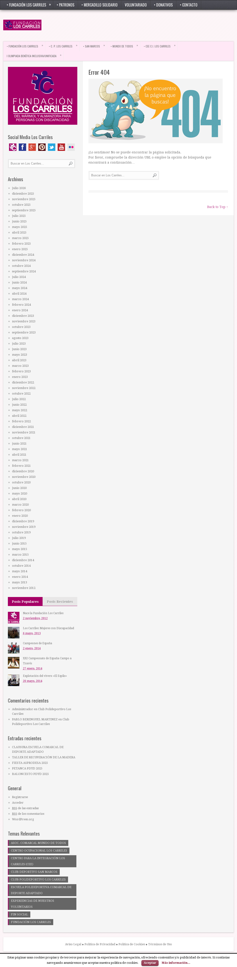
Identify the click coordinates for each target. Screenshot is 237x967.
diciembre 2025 (23, 193)
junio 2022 (19, 404)
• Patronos (65, 5)
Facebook (22, 147)
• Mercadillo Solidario (99, 5)
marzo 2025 (20, 238)
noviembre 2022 (23, 388)
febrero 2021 (21, 465)
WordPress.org (23, 819)
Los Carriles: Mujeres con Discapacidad (48, 628)
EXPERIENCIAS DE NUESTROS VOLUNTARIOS (32, 903)
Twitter (51, 147)
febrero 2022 (21, 421)
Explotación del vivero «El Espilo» (45, 676)
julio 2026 (19, 188)
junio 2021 (19, 443)
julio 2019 (19, 538)
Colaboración (12, 147)
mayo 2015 (19, 549)
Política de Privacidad (99, 944)
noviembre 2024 (23, 260)
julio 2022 (19, 399)
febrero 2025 (21, 243)
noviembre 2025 (23, 199)
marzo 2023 (20, 365)
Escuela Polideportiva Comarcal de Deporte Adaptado (41, 890)
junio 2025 (19, 221)
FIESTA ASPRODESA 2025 (30, 763)
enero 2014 (20, 576)
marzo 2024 (20, 299)
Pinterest (42, 147)
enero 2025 (20, 249)
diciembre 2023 (23, 315)
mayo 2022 (19, 410)
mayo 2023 (19, 354)
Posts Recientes (60, 601)
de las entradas (25, 808)
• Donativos (163, 5)
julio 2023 (19, 343)
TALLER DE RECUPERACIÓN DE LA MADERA (43, 757)
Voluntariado (136, 5)
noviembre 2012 (23, 588)
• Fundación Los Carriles (29, 4)
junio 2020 (19, 488)
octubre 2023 (21, 327)
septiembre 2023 (24, 332)
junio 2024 (19, 282)
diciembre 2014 (23, 560)
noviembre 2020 (23, 477)
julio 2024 (19, 277)
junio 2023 (19, 349)
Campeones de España (37, 643)
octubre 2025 (21, 204)
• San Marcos (94, 45)
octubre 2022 (21, 393)
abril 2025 (19, 232)
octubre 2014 (21, 565)
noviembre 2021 (23, 432)
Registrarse (20, 797)
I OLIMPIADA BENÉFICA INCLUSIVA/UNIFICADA (34, 55)
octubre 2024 (21, 265)
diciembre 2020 (23, 471)
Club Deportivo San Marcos (34, 872)
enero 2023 (20, 377)
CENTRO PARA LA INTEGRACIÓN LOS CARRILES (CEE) (38, 861)
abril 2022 (19, 415)
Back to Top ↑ (217, 207)
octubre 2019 (21, 532)
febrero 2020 (21, 510)
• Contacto (188, 5)
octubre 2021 (21, 438)
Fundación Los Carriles (31, 922)
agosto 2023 (20, 338)
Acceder (18, 802)
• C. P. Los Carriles (63, 45)
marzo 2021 (20, 460)
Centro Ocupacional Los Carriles (39, 850)
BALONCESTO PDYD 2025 (30, 774)
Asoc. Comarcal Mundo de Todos (38, 843)
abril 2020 (19, 499)
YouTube (61, 147)
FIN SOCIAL (19, 914)
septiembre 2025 (24, 210)
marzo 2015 (20, 554)
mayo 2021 (19, 449)
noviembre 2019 (23, 527)
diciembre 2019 (23, 521)
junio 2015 (19, 543)
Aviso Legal (73, 944)
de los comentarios (28, 813)
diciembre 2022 (23, 382)
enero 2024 (20, 310)
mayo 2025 (19, 227)
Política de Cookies (131, 944)
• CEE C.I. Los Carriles (159, 45)
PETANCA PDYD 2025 (27, 768)
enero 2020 (20, 515)
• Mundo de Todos (124, 45)
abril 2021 (19, 454)
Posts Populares (25, 601)
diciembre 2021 (23, 427)
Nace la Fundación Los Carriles (43, 613)
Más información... (176, 962)
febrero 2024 (21, 304)
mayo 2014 (19, 571)
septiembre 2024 (24, 271)
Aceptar (150, 962)
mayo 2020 (19, 493)
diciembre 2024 (23, 254)
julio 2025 (19, 216)
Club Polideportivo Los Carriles (38, 879)
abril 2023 (19, 360)
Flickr (71, 147)
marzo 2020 (20, 504)
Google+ (32, 147)
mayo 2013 (19, 582)
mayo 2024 (19, 288)
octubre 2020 (21, 482)
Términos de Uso (160, 944)
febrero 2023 (21, 371)
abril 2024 (19, 293)
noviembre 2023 (23, 321)
